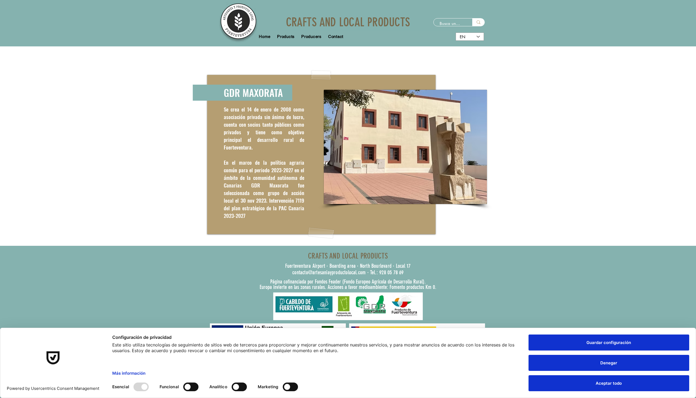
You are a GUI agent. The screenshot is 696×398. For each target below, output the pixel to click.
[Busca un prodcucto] (478, 22)
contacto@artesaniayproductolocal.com (329, 272)
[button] (311, 36)
